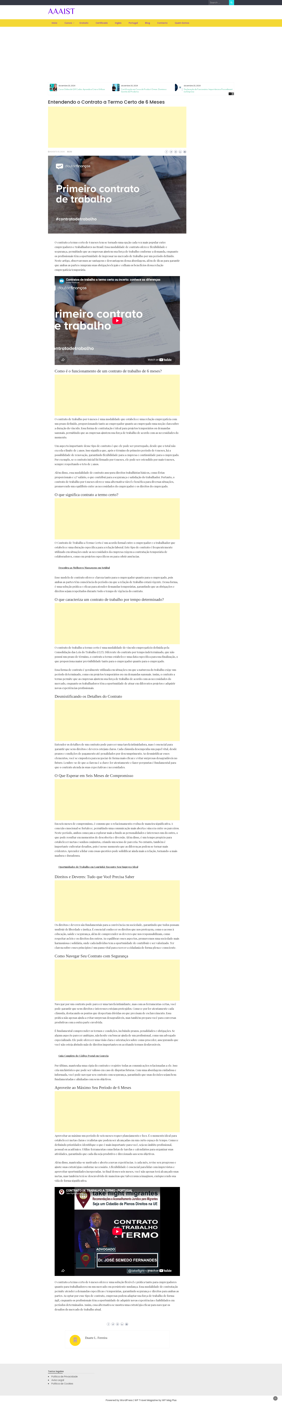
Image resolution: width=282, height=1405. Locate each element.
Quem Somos (182, 22)
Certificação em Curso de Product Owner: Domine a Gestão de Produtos (143, 90)
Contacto (162, 22)
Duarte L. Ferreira (96, 1338)
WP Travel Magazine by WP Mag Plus (156, 1400)
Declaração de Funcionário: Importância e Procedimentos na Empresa (209, 90)
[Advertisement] (141, 50)
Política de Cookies (62, 1383)
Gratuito (83, 22)
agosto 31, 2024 (57, 151)
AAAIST (61, 11)
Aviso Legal (57, 1380)
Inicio (54, 22)
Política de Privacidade (64, 1376)
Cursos (68, 22)
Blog (147, 22)
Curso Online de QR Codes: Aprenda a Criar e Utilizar (81, 89)
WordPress (126, 1400)
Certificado (102, 22)
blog (69, 151)
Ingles (118, 22)
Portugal (133, 22)
